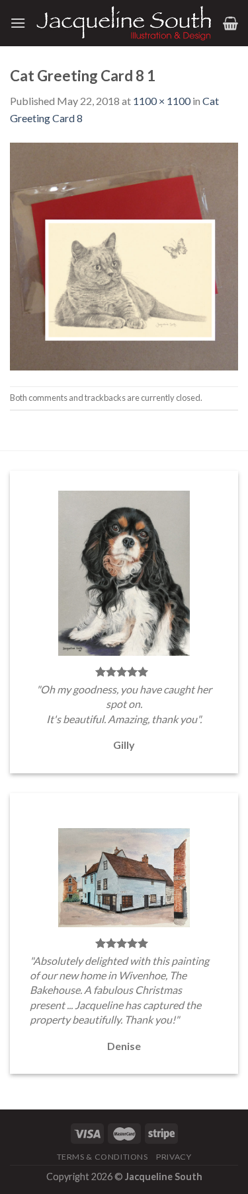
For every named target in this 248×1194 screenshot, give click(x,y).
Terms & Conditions (102, 1157)
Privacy (173, 1157)
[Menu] (18, 23)
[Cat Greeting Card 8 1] (124, 254)
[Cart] (230, 23)
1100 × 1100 (161, 100)
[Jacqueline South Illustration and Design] (124, 23)
